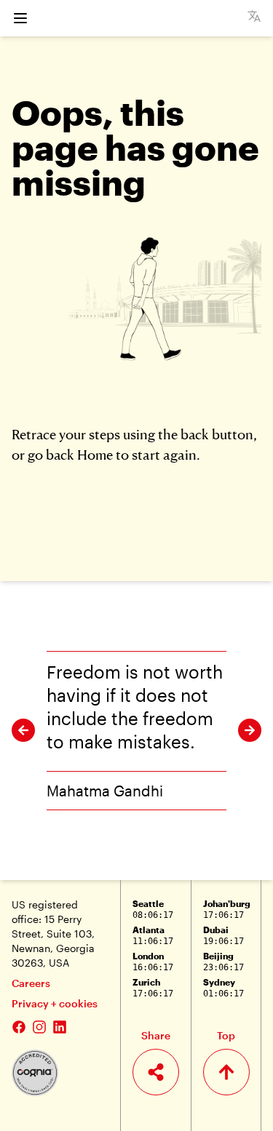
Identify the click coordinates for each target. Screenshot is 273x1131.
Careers (31, 983)
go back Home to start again (112, 454)
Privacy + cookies (55, 1003)
